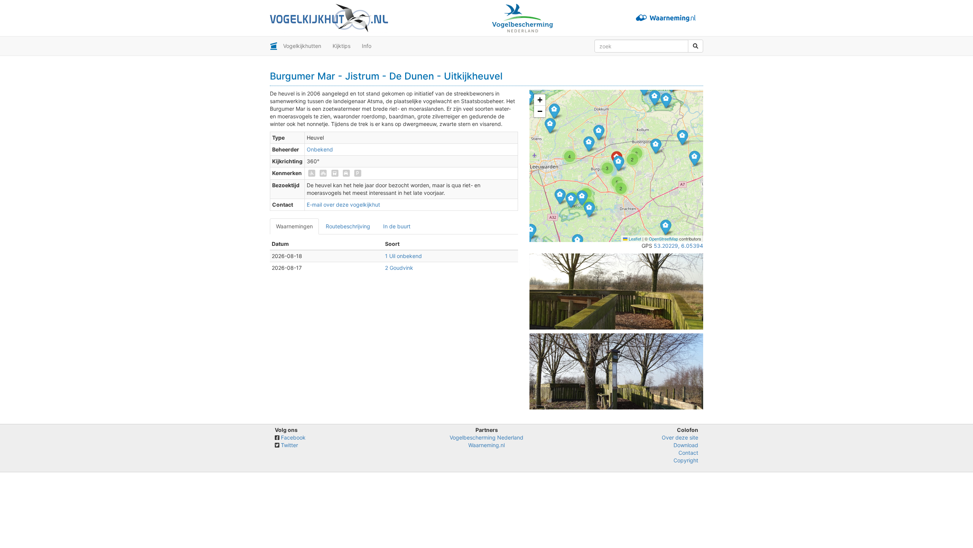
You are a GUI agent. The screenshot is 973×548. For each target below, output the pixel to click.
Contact (688, 452)
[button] (654, 97)
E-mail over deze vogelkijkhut (343, 204)
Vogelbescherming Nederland (486, 437)
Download (685, 445)
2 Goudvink (399, 267)
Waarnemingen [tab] (294, 226)
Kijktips (341, 46)
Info (366, 46)
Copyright (685, 460)
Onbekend (320, 149)
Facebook (293, 437)
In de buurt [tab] (396, 226)
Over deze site (680, 437)
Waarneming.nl (486, 445)
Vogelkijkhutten (302, 46)
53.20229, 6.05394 (678, 245)
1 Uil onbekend (403, 256)
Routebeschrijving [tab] (348, 226)
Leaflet (634, 239)
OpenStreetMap (663, 239)
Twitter (289, 445)
